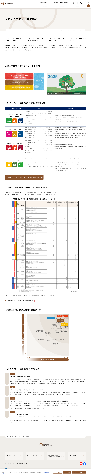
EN (88, 2)
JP (86, 2)
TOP (61, 30)
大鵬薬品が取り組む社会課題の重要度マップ (57, 39)
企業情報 (45, 6)
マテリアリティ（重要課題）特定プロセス (78, 39)
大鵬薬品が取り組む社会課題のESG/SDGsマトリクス (36, 39)
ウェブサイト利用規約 (10, 463)
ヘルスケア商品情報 (54, 2)
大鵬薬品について (44, 2)
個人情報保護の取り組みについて (24, 463)
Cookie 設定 (57, 472)
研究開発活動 (62, 6)
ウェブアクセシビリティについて (41, 463)
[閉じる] (88, 471)
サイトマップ (54, 463)
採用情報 (83, 6)
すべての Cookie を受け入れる (79, 472)
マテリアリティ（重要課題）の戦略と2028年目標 (15, 39)
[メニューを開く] (88, 5)
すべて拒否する (67, 472)
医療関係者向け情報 (64, 2)
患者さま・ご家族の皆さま (73, 6)
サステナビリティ (53, 6)
